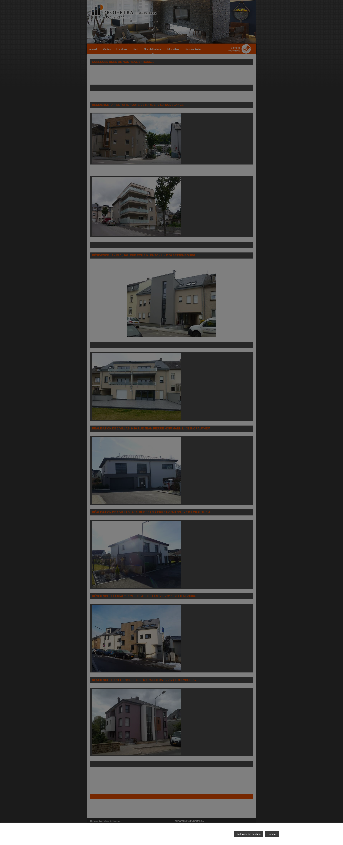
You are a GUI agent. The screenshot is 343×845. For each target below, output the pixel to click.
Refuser (272, 834)
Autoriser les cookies (248, 834)
